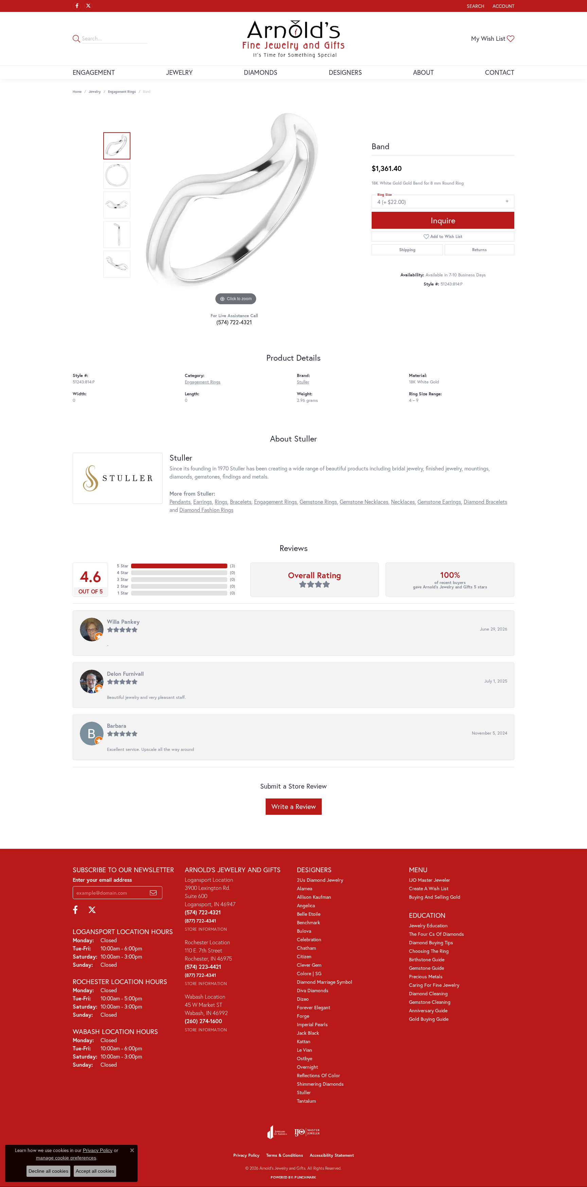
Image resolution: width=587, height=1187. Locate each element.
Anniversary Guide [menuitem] (428, 1010)
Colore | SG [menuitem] (309, 973)
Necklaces (403, 501)
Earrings (202, 501)
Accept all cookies (95, 1171)
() (232, 565)
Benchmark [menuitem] (308, 922)
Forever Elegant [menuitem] (313, 1007)
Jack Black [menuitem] (308, 1033)
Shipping (407, 249)
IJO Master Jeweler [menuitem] (429, 880)
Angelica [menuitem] (306, 905)
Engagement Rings (122, 91)
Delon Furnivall (125, 673)
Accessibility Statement (332, 1155)
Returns (479, 249)
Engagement (94, 72)
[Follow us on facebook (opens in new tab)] (77, 6)
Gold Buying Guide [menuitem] (428, 1019)
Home (77, 91)
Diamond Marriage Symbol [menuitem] (324, 982)
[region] (236, 205)
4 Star (122, 572)
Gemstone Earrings (439, 501)
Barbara (116, 725)
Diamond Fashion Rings (206, 509)
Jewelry (179, 72)
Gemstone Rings (318, 501)
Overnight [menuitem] (307, 1067)
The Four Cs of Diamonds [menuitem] (436, 934)
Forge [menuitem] (303, 1016)
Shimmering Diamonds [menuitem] (320, 1084)
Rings (221, 501)
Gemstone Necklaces (364, 501)
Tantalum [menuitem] (306, 1101)
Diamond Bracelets (485, 501)
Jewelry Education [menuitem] (428, 925)
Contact (499, 72)
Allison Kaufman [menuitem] (314, 897)
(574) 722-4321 (234, 322)
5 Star (122, 565)
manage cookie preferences (66, 1157)
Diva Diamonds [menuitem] (312, 990)
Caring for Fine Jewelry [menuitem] (434, 985)
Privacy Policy (246, 1155)
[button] (474, 6)
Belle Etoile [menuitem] (308, 914)
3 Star (122, 579)
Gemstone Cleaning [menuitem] (429, 1002)
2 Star (122, 586)
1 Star (123, 593)
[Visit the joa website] (277, 1132)
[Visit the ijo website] (307, 1132)
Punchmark (305, 1177)
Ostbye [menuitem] (304, 1058)
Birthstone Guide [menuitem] (426, 959)
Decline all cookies (48, 1171)
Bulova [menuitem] (304, 931)
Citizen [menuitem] (304, 956)
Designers (345, 72)
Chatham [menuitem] (306, 948)
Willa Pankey (123, 621)
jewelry (95, 91)
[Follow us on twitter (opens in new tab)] (88, 6)
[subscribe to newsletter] (153, 893)
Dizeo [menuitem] (303, 999)
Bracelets (240, 501)
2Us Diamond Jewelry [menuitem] (320, 880)
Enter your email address (102, 879)
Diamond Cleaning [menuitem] (428, 993)
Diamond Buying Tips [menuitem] (431, 942)
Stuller (303, 382)
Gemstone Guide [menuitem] (426, 968)
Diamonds (260, 72)
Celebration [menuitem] (309, 939)
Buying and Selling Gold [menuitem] (434, 897)
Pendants (180, 501)
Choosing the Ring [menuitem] (429, 951)
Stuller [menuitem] (304, 1092)
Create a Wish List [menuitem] (428, 888)
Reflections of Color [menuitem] (318, 1075)
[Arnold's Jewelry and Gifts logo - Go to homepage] (293, 38)
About (423, 72)
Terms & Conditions (284, 1155)
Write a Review (293, 806)
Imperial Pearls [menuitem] (312, 1024)
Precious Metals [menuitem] (426, 976)
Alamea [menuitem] (304, 888)
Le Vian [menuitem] (304, 1050)
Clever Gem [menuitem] (309, 965)
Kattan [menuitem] (303, 1041)
